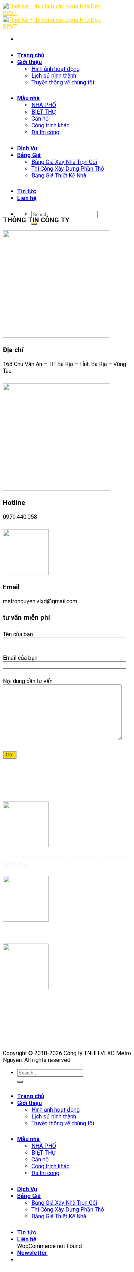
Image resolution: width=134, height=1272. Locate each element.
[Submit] (20, 1082)
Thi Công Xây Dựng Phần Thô (67, 1209)
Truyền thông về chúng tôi (62, 1123)
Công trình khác (50, 1166)
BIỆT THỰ (43, 1152)
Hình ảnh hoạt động (55, 1109)
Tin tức (26, 1232)
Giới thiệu (29, 1103)
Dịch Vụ (27, 1189)
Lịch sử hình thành (53, 1116)
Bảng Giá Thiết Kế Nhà (58, 1216)
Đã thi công (45, 1173)
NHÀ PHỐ (43, 1145)
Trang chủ (30, 1096)
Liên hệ (26, 1239)
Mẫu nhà (28, 1139)
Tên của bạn (18, 634)
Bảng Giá (29, 1196)
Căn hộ (40, 1159)
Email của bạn (20, 657)
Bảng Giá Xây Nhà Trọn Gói (64, 1202)
